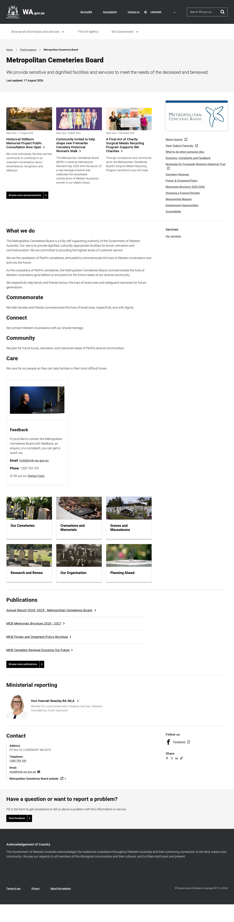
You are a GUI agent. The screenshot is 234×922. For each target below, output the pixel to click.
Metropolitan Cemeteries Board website (33, 779)
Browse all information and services (35, 32)
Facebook (179, 742)
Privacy (36, 888)
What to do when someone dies (185, 152)
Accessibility (110, 12)
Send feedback (17, 818)
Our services (173, 236)
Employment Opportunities (182, 205)
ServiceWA (86, 12)
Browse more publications (23, 664)
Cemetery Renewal (177, 175)
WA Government (122, 32)
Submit (222, 12)
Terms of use (13, 888)
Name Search (174, 140)
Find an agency (88, 31)
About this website (61, 888)
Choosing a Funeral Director (183, 193)
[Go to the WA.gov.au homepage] (25, 12)
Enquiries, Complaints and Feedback (188, 158)
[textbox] (163, 12)
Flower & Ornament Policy (182, 181)
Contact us (133, 12)
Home (9, 50)
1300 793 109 (17, 761)
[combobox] (163, 12)
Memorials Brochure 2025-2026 (185, 187)
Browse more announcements (25, 195)
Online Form (36, 476)
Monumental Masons (179, 199)
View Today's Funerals (179, 146)
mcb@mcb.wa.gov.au (22, 772)
